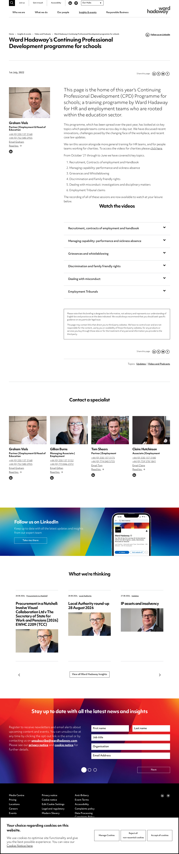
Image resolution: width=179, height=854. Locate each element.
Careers (13, 809)
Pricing (12, 800)
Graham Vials (18, 123)
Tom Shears (99, 449)
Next (159, 675)
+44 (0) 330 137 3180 (144, 458)
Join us (22, 3)
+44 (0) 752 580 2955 (20, 138)
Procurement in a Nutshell (36, 596)
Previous (19, 675)
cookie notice (64, 745)
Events (13, 813)
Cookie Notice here (20, 846)
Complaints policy (85, 809)
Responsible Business (117, 12)
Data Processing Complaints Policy (84, 815)
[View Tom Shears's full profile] (110, 430)
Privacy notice (49, 795)
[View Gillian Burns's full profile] (69, 430)
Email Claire (138, 465)
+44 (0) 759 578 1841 (144, 461)
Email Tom (97, 465)
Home (11, 34)
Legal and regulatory (53, 809)
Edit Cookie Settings (53, 804)
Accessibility (56, 3)
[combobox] (92, 3)
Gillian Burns (58, 449)
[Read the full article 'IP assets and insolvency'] (142, 620)
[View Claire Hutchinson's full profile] (151, 430)
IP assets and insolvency (140, 604)
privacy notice (38, 745)
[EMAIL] (163, 352)
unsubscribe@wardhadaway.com (54, 741)
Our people (63, 12)
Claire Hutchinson (144, 449)
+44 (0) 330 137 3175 (103, 458)
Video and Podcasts (43, 34)
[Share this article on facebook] (167, 352)
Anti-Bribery (82, 795)
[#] (12, 3)
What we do (41, 12)
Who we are (18, 12)
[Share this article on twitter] (159, 352)
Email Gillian (56, 468)
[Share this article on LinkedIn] (154, 352)
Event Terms (82, 800)
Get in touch (38, 3)
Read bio (14, 146)
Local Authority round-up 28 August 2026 (88, 606)
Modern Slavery (51, 813)
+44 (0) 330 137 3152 (62, 460)
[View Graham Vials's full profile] (29, 102)
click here (156, 149)
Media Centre (16, 795)
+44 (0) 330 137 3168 (20, 134)
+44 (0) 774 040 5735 (103, 461)
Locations (14, 804)
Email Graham (16, 142)
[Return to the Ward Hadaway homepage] (158, 10)
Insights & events (87, 12)
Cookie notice (49, 800)
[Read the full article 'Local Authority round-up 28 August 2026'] (89, 624)
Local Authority (85, 596)
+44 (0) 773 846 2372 (62, 464)
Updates (141, 364)
